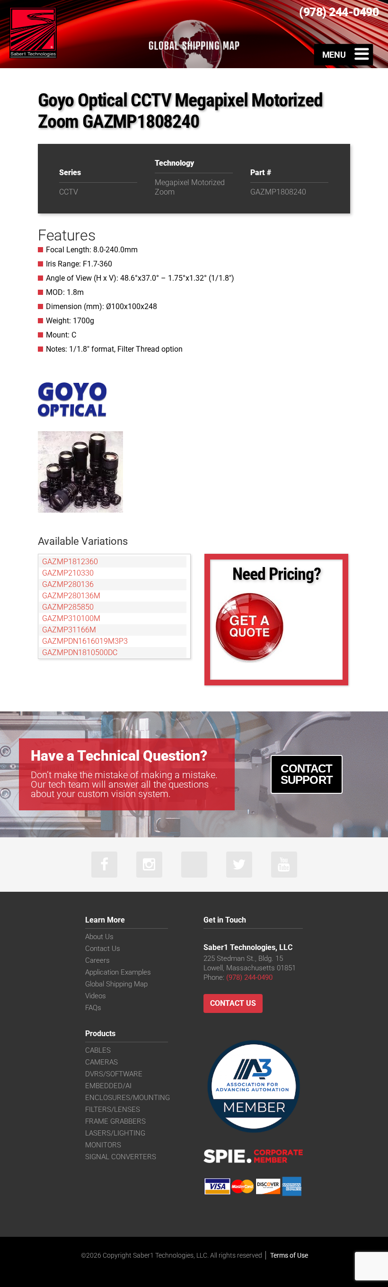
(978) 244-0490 (249, 977)
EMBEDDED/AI (108, 1086)
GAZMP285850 (68, 607)
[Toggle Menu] (343, 54)
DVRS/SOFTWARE (113, 1074)
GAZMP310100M (71, 618)
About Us (99, 936)
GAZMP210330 (68, 572)
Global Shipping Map (116, 984)
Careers (97, 960)
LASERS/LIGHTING (115, 1133)
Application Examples (118, 972)
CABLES (98, 1050)
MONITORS (103, 1145)
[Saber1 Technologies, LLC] (33, 31)
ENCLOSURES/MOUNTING (127, 1097)
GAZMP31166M (69, 629)
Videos (95, 996)
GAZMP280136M (71, 595)
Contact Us (102, 948)
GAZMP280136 (68, 584)
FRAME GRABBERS (115, 1121)
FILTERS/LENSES (112, 1109)
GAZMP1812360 (70, 561)
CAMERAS (101, 1062)
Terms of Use (289, 1255)
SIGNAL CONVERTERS (120, 1157)
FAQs (93, 1007)
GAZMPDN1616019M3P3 (85, 641)
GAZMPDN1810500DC (79, 652)
